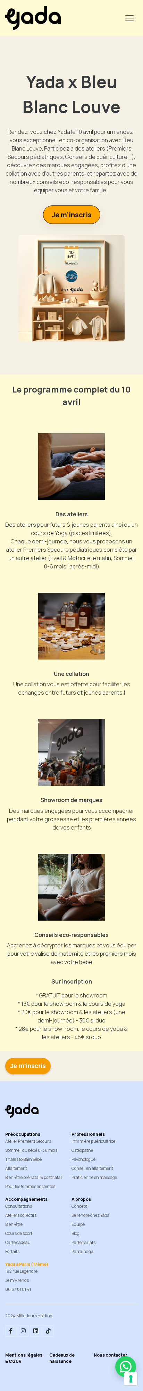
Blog (75, 1233)
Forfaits (12, 1251)
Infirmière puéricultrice (93, 1141)
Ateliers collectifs (20, 1215)
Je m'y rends (17, 1280)
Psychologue (83, 1159)
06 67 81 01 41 (18, 1289)
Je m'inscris (28, 1065)
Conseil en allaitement (92, 1168)
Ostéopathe (82, 1150)
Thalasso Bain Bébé (23, 1159)
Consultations (18, 1206)
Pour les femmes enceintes (30, 1186)
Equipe (78, 1224)
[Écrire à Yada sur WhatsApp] (125, 1366)
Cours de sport (18, 1233)
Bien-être (14, 1224)
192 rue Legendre (21, 1271)
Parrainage (82, 1251)
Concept (79, 1206)
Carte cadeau (18, 1242)
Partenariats (83, 1242)
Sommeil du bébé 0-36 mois (31, 1150)
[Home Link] (33, 18)
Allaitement (16, 1168)
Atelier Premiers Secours (28, 1141)
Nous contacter (110, 1355)
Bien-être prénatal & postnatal (33, 1177)
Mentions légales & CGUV (23, 1358)
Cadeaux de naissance (62, 1358)
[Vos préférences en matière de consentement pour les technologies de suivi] (130, 1378)
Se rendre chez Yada (91, 1215)
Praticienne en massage (94, 1177)
